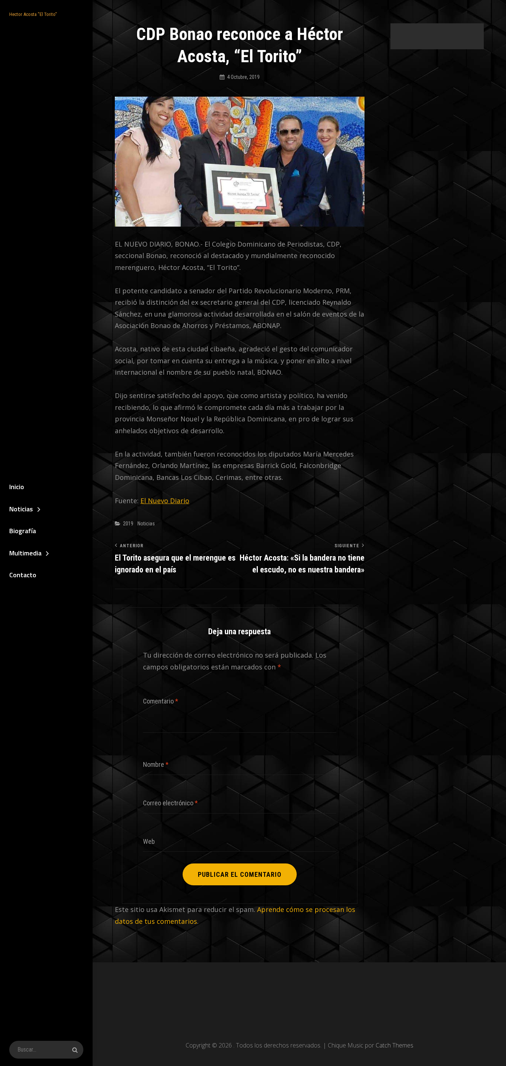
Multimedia (25, 553)
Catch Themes (394, 1045)
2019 (128, 524)
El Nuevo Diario (164, 500)
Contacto (22, 575)
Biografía (22, 531)
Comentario (160, 701)
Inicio (16, 487)
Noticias (21, 509)
